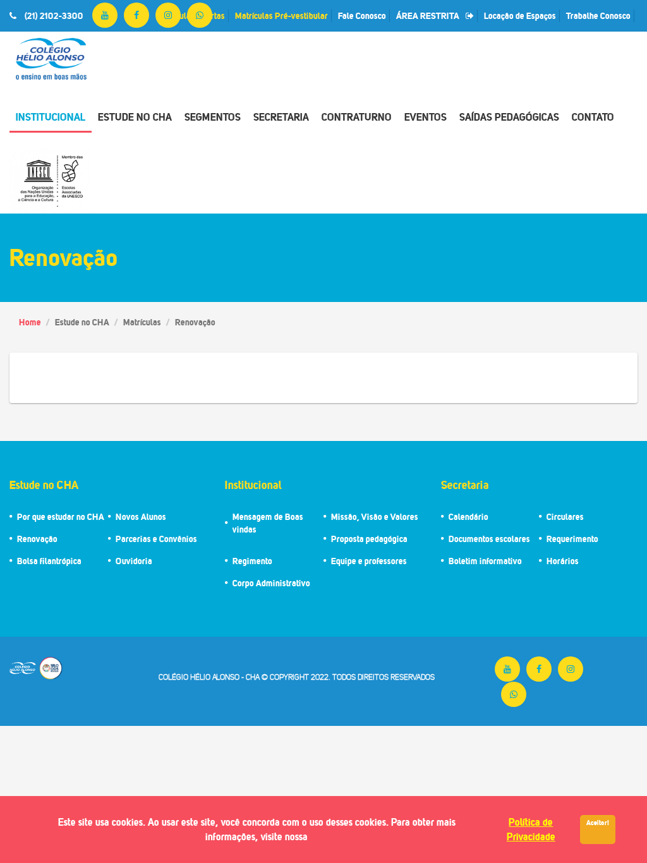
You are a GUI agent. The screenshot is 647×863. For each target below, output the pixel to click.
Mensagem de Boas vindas (268, 522)
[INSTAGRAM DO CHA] (168, 15)
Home (30, 322)
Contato (593, 117)
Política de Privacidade (531, 829)
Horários (563, 560)
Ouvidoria (134, 560)
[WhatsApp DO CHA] (199, 15)
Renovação (37, 538)
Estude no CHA (135, 117)
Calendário (468, 516)
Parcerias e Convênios (156, 538)
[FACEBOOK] (136, 15)
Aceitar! (597, 822)
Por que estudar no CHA (60, 516)
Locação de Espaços (520, 15)
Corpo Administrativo (271, 582)
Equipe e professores (369, 560)
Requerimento (572, 538)
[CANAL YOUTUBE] (105, 15)
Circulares (565, 516)
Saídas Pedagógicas (509, 117)
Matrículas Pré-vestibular (281, 15)
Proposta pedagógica (369, 538)
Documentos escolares (489, 538)
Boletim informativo (485, 560)
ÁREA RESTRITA (427, 15)
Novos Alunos (141, 516)
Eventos (425, 117)
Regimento (252, 560)
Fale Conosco (362, 15)
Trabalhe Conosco (598, 15)
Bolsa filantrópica (49, 560)
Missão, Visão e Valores (374, 516)
